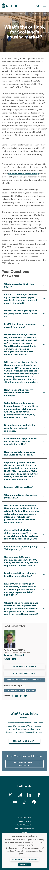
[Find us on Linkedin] (29, 795)
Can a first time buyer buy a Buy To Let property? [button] (21, 548)
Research (13, 14)
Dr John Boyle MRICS (14, 650)
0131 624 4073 (10, 659)
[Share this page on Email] (25, 695)
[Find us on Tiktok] (24, 802)
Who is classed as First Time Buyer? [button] (19, 285)
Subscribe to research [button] (24, 666)
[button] (38, 6)
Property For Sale (24, 817)
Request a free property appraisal (24, 680)
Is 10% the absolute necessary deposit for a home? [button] (20, 325)
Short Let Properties (24, 825)
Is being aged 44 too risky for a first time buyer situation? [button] (20, 574)
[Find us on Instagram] (20, 795)
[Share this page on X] (21, 695)
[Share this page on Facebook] (12, 695)
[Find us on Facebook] (39, 795)
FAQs (24, 832)
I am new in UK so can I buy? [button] (18, 487)
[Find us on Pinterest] (34, 802)
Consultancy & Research (14, 655)
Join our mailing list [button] (23, 741)
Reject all (33, 859)
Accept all (24, 864)
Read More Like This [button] (23, 673)
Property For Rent (24, 821)
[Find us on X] (10, 795)
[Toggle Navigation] (44, 6)
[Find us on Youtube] (15, 802)
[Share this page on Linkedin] (16, 695)
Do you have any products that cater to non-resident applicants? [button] (20, 428)
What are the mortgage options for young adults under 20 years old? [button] (20, 313)
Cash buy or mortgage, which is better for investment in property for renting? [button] (20, 441)
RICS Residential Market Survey (23, 173)
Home (4, 14)
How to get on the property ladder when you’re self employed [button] (18, 392)
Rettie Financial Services (14, 690)
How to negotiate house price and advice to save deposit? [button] (19, 453)
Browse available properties (23, 763)
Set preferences (18, 859)
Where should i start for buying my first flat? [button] (20, 496)
